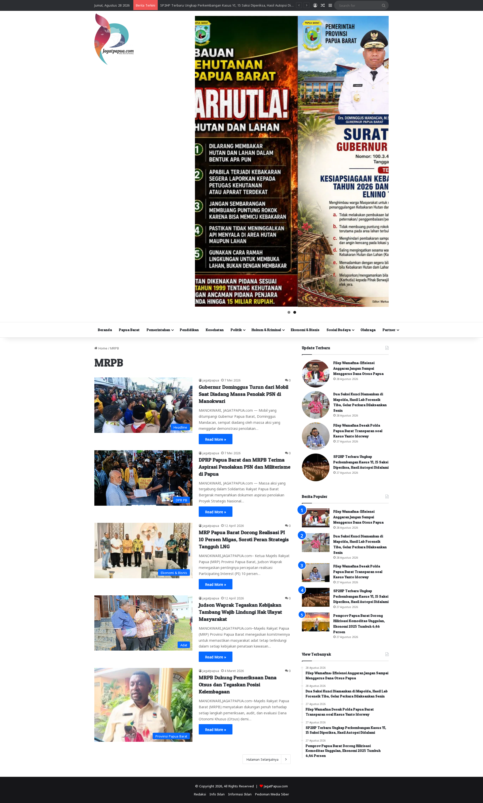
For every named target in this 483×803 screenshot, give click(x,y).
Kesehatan (215, 330)
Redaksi (200, 794)
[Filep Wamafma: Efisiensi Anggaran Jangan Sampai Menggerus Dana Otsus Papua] (316, 374)
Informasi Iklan (240, 794)
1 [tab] (289, 312)
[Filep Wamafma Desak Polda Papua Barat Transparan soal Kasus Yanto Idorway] (316, 436)
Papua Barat (129, 330)
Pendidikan (189, 330)
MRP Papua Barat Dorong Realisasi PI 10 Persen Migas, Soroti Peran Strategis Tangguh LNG (244, 539)
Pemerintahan (158, 330)
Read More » (215, 439)
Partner (389, 330)
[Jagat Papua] (114, 39)
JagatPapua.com (276, 786)
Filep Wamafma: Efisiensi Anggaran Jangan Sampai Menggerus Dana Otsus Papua (358, 368)
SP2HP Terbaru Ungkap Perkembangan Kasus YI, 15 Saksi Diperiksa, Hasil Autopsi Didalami (361, 461)
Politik (236, 330)
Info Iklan (217, 794)
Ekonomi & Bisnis (305, 330)
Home (102, 348)
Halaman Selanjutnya (262, 759)
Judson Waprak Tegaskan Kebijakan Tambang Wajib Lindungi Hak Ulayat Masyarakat (240, 612)
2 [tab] (294, 312)
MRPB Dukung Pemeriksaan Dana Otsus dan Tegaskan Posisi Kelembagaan (237, 684)
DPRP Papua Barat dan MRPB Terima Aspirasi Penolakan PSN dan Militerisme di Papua (244, 467)
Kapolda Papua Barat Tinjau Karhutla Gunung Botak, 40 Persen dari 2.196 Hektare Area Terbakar (234, 5)
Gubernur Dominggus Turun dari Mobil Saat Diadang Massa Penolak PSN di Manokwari (243, 394)
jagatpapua (211, 380)
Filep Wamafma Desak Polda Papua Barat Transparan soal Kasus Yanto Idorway (357, 430)
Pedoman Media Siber (272, 794)
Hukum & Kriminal (266, 330)
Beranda (105, 330)
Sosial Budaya (339, 330)
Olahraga (368, 330)
